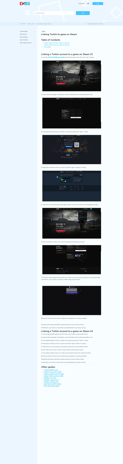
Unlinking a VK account (50, 378)
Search (83, 13)
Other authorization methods (52, 386)
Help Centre (22, 23)
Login (97, 3)
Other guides (47, 47)
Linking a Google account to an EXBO (54, 374)
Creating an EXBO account (51, 370)
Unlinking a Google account (51, 380)
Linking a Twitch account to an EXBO (53, 376)
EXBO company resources (26, 42)
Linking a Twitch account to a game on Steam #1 (57, 43)
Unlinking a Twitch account (51, 382)
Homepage (81, 3)
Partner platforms (24, 37)
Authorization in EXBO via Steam (52, 384)
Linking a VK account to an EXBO (52, 372)
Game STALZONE (24, 39)
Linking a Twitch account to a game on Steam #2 (57, 45)
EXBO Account (30, 23)
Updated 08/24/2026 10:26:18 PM (95, 23)
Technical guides (23, 31)
